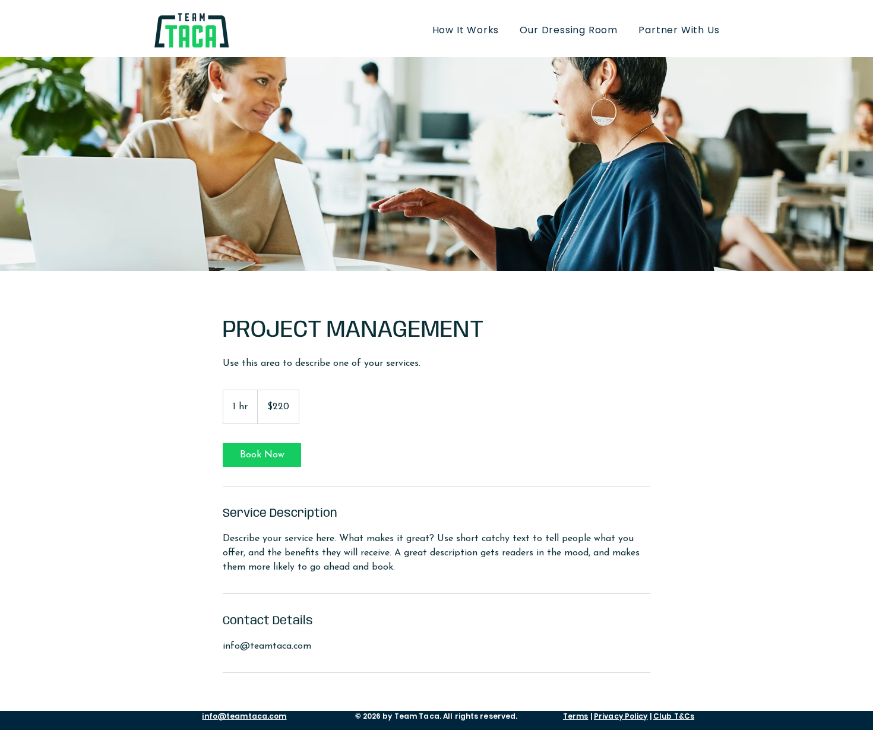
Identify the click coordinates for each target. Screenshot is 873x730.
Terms (576, 716)
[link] (262, 455)
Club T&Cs (673, 716)
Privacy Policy (621, 716)
